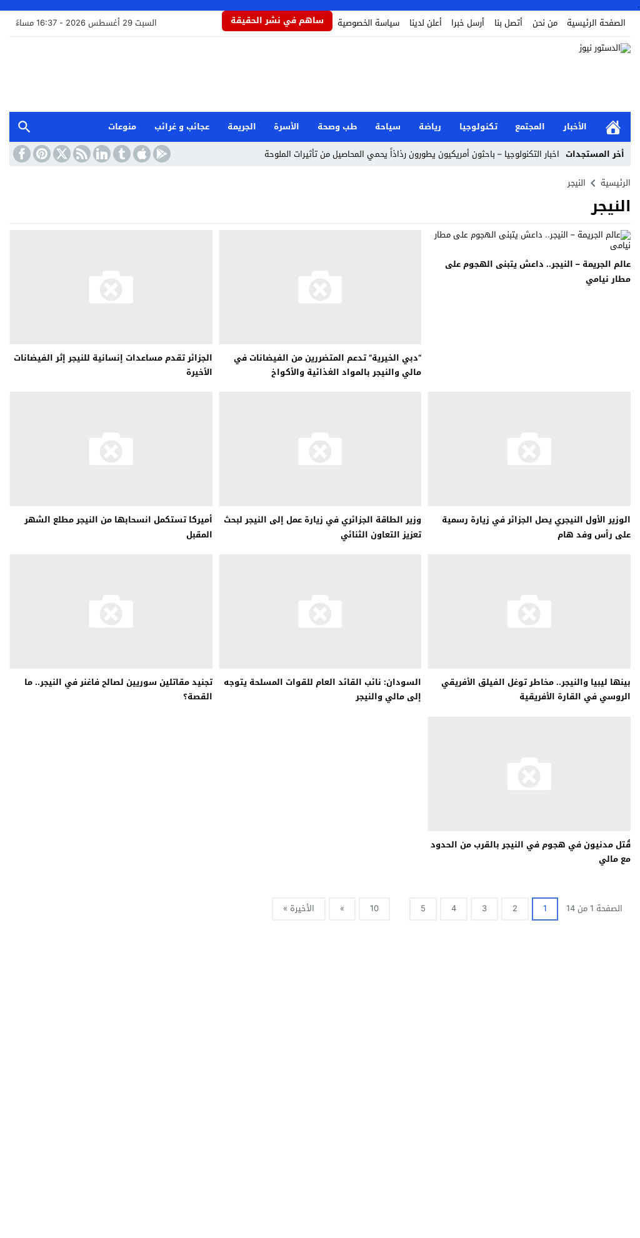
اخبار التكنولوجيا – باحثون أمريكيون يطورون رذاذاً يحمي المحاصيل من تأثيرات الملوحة (411, 154)
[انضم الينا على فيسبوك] (21, 153)
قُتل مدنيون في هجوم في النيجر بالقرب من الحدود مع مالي (531, 852)
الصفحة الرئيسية (596, 23)
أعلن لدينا (425, 23)
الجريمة (242, 126)
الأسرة (286, 126)
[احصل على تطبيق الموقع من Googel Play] (161, 153)
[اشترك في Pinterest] (41, 153)
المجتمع (530, 126)
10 (374, 908)
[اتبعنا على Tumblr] (121, 153)
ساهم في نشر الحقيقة (277, 20)
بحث (24, 127)
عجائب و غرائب (181, 126)
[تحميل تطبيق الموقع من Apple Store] (141, 153)
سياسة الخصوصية (368, 23)
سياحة (388, 126)
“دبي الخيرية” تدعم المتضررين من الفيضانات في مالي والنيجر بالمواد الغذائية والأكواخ (327, 365)
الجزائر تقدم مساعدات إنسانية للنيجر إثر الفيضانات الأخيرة (113, 365)
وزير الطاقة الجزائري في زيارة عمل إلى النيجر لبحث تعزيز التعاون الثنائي (322, 527)
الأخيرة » (298, 908)
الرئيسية (613, 127)
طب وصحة (338, 126)
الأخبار (575, 126)
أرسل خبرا (467, 23)
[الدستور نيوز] (320, 74)
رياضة (430, 126)
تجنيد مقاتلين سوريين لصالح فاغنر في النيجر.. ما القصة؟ (118, 689)
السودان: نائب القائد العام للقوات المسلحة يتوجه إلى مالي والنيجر (322, 689)
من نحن (545, 23)
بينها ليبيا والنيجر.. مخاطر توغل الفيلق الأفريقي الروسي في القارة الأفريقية (536, 689)
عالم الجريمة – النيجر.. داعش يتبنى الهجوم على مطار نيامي (538, 271)
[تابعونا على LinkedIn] (101, 153)
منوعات (122, 126)
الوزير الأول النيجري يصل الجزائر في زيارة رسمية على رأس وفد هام (536, 527)
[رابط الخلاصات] (81, 153)
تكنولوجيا (478, 126)
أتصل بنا (508, 23)
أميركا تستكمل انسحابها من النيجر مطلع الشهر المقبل (118, 527)
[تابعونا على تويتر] (61, 153)
